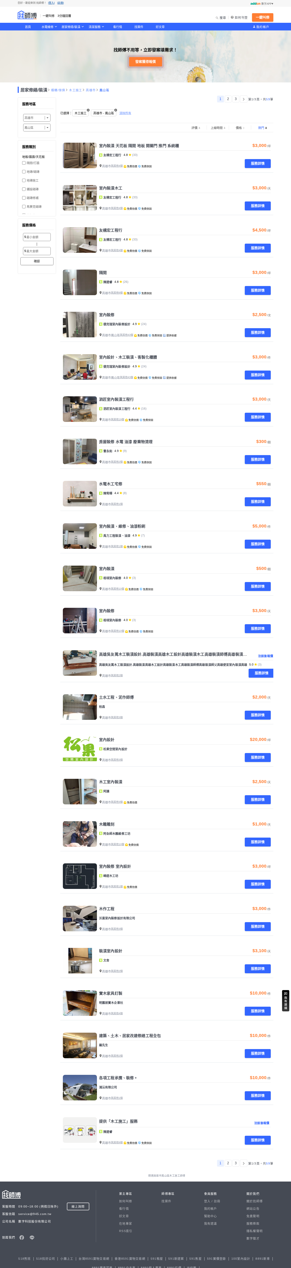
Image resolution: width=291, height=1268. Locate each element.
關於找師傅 (254, 1201)
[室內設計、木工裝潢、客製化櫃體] (80, 367)
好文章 (160, 27)
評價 (194, 127)
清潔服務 (95, 27)
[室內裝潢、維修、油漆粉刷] (80, 536)
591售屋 (195, 1258)
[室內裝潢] (80, 578)
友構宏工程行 (110, 230)
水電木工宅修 (110, 484)
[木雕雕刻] (80, 834)
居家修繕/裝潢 (71, 27)
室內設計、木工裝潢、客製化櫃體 (128, 357)
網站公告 (252, 1208)
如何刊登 (241, 17)
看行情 (117, 27)
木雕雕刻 (107, 824)
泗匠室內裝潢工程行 (116, 399)
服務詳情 (258, 163)
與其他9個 (117, 292)
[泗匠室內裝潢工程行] (80, 409)
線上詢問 (78, 1206)
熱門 (261, 127)
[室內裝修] (80, 324)
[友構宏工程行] (80, 240)
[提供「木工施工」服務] (80, 1130)
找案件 (138, 27)
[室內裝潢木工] (80, 198)
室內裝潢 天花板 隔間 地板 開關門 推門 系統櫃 (139, 146)
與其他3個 (117, 717)
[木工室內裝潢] (80, 791)
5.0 (251, 664)
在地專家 (125, 1223)
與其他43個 (126, 335)
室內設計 (107, 740)
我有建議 (210, 1223)
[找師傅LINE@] (32, 1237)
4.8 (126, 155)
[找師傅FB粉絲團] (21, 1237)
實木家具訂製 (110, 993)
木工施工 (75, 90)
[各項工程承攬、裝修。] (80, 1087)
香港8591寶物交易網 (130, 1258)
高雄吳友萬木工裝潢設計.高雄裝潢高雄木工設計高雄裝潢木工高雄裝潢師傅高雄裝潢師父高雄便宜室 (184, 654)
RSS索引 (125, 1231)
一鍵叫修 (262, 17)
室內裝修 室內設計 (115, 866)
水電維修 (47, 27)
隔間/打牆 (33, 163)
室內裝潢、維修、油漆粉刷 (122, 526)
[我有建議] (285, 1000)
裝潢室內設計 (110, 951)
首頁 (28, 27)
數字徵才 (252, 1238)
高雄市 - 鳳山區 (103, 113)
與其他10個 (117, 588)
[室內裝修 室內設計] (80, 876)
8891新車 (262, 1258)
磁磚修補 (33, 198)
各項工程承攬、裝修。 (118, 1078)
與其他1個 (117, 504)
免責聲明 (252, 1216)
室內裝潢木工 (110, 188)
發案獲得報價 (145, 61)
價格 (239, 127)
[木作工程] (80, 918)
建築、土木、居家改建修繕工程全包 (130, 1036)
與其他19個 (117, 419)
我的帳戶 (262, 27)
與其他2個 (117, 461)
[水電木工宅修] (80, 493)
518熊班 (24, 1258)
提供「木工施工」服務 (118, 1121)
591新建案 (176, 1258)
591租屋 (157, 1258)
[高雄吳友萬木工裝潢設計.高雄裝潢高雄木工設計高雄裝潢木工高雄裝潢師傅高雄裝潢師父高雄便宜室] (80, 663)
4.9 (135, 324)
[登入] (51, 2)
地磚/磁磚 (33, 171)
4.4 (135, 408)
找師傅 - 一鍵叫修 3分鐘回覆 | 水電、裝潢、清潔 (27, 15)
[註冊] (60, 2)
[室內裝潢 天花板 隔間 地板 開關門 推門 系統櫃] (80, 155)
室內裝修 (107, 315)
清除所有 (125, 113)
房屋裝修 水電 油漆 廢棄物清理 (126, 442)
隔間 (103, 273)
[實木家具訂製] (80, 1003)
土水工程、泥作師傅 (116, 697)
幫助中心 (210, 1216)
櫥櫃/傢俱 (58, 90)
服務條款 (252, 1223)
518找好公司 (45, 1258)
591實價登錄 (216, 1258)
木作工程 (107, 909)
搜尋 (223, 17)
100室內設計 (240, 1258)
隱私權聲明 (254, 1231)
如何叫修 (125, 1201)
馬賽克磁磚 (34, 206)
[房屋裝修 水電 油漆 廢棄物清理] (80, 451)
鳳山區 (104, 90)
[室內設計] (80, 749)
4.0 (126, 577)
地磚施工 (33, 180)
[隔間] (80, 282)
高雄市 (91, 90)
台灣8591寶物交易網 (94, 1258)
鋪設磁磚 (33, 189)
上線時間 (217, 127)
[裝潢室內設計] (80, 960)
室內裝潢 (107, 569)
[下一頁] (243, 99)
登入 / (209, 1201)
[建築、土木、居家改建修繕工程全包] (80, 1045)
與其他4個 (117, 165)
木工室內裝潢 (110, 782)
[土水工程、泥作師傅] (80, 707)
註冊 (217, 1201)
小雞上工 (66, 1258)
